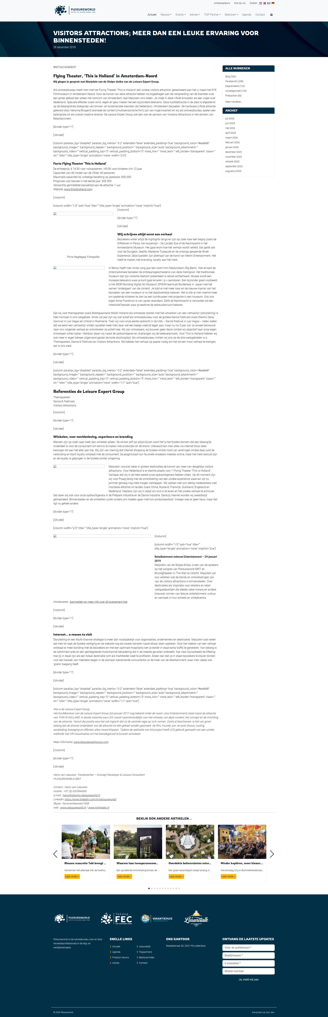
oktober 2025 (232, 161)
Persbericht (231, 81)
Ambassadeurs (222, 3)
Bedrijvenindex (146, 957)
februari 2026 (232, 142)
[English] (264, 3)
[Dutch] (260, 3)
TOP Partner (211, 14)
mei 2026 (230, 128)
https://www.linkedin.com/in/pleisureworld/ (90, 799)
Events (180, 14)
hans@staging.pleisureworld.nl (81, 795)
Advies (194, 14)
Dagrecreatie (232, 86)
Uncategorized (233, 90)
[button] (149, 888)
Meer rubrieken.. (233, 101)
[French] (269, 3)
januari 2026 (232, 147)
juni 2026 (230, 123)
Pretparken (231, 95)
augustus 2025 (233, 171)
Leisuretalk (145, 946)
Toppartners (145, 952)
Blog (227, 76)
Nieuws (165, 14)
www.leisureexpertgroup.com (90, 742)
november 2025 (233, 156)
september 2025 (234, 166)
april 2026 (230, 132)
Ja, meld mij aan (249, 979)
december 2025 (233, 152)
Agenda (246, 14)
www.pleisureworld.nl (73, 807)
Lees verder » (72, 876)
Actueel (152, 14)
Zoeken (253, 3)
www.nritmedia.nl (98, 807)
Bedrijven (230, 14)
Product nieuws (120, 957)
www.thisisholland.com (78, 189)
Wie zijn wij (239, 3)
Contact (260, 14)
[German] (273, 3)
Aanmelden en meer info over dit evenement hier (98, 601)
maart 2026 (231, 137)
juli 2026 (229, 118)
